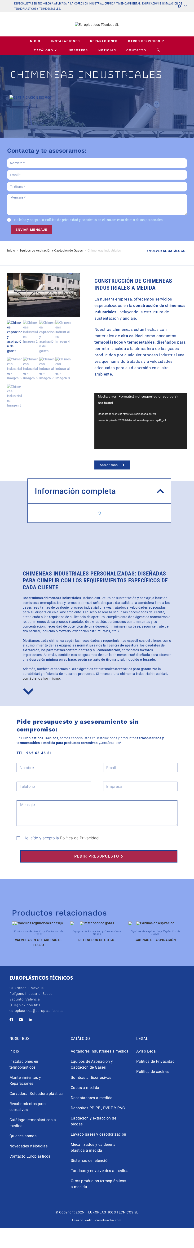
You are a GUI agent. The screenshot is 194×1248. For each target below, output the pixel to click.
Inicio (11, 250)
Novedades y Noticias (28, 1146)
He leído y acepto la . (61, 838)
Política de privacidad (61, 220)
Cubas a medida (85, 1087)
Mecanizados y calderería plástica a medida (93, 1147)
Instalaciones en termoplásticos (23, 1064)
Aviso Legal (146, 1051)
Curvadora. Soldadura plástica (36, 1093)
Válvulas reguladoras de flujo (39, 942)
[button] (160, 491)
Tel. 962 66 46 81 (34, 753)
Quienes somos (22, 1136)
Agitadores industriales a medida (100, 1051)
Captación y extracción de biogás (93, 1121)
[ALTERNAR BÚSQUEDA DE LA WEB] (158, 50)
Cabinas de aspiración (155, 940)
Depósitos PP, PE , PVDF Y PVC (98, 1108)
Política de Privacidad (79, 838)
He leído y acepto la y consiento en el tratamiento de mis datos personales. (88, 220)
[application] (140, 421)
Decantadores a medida (91, 1098)
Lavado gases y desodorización (98, 1134)
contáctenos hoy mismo (41, 678)
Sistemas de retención (90, 1160)
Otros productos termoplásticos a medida (98, 1184)
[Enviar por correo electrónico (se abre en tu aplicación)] (184, 6)
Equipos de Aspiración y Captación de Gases (51, 250)
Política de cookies (152, 1071)
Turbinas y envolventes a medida (99, 1170)
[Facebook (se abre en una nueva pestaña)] (179, 6)
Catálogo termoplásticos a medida (32, 1123)
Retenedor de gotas (97, 940)
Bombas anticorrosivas (91, 1077)
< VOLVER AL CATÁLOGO (166, 251)
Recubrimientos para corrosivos (27, 1107)
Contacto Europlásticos (29, 1156)
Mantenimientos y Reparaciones (25, 1080)
